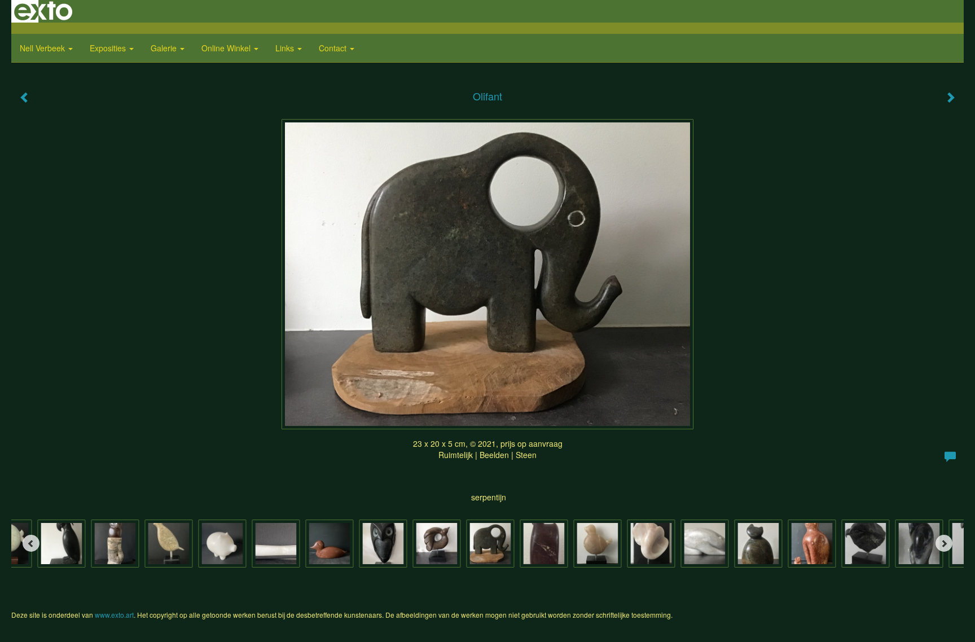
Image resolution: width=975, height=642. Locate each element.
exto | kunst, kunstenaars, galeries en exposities (43, 11)
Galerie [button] (165, 48)
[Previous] (31, 543)
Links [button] (285, 48)
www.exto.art (114, 614)
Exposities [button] (109, 48)
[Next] (944, 543)
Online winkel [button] (227, 48)
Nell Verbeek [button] (43, 48)
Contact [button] (334, 48)
